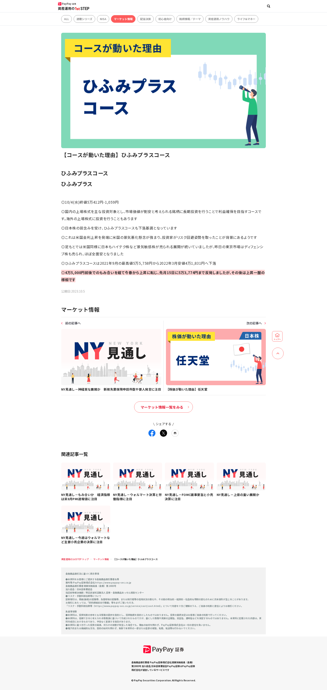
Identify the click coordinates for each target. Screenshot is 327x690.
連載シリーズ (84, 19)
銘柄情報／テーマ (190, 19)
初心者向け (165, 19)
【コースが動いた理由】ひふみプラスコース (135, 559)
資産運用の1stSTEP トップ (75, 559)
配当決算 (145, 19)
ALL (66, 19)
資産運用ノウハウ (219, 19)
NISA (103, 19)
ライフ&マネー (246, 19)
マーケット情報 (123, 19)
